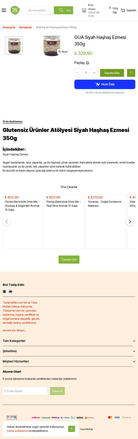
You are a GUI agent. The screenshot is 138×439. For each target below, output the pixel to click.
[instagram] (4, 291)
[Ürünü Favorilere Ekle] (131, 73)
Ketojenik (25, 27)
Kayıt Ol (57, 391)
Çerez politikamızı (17, 430)
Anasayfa (9, 27)
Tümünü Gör (69, 259)
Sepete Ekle (112, 73)
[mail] (10, 291)
